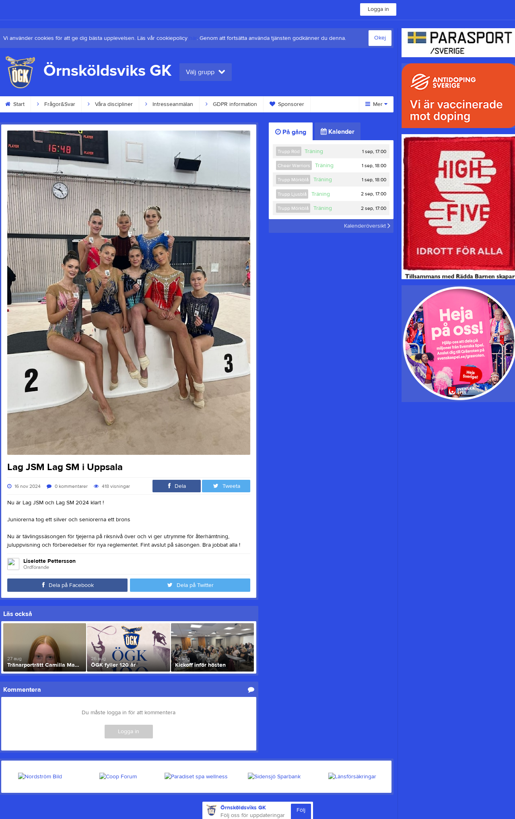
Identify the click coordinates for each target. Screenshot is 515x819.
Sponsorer (290, 104)
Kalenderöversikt (365, 226)
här (193, 38)
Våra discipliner (113, 104)
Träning (314, 151)
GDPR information (234, 104)
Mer (377, 104)
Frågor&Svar (59, 104)
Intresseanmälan (172, 104)
